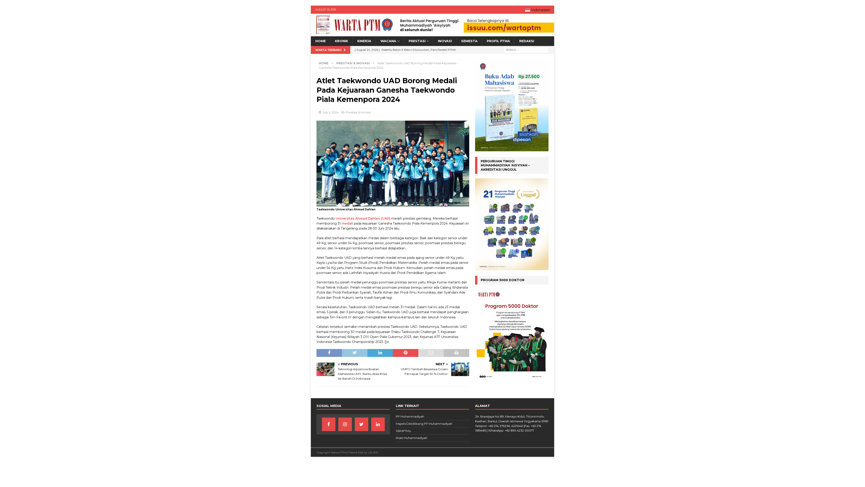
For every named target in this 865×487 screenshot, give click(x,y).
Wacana (388, 41)
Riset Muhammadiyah (411, 438)
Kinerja (364, 41)
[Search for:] (526, 50)
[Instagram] (345, 424)
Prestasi (417, 41)
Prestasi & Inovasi (358, 112)
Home (320, 41)
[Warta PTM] (432, 34)
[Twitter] (361, 424)
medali (347, 223)
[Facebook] (328, 424)
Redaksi (526, 41)
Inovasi (445, 41)
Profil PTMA (498, 41)
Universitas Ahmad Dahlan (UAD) (363, 218)
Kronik (341, 41)
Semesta (469, 41)
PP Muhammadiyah (410, 416)
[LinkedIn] (378, 424)
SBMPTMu (403, 431)
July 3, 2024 (330, 112)
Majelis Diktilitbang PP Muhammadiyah (424, 423)
